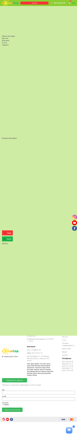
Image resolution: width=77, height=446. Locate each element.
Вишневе (48, 373)
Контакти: (31, 346)
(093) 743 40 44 (67, 370)
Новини (6, 405)
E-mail (4, 396)
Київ (28, 364)
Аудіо (9, 233)
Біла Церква (42, 371)
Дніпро (37, 364)
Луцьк (44, 367)
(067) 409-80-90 (59, 3)
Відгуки (64, 352)
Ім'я (3, 390)
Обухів (34, 375)
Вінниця (38, 366)
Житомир (30, 369)
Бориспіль (50, 371)
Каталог (34, 3)
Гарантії (5, 45)
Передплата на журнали (14, 380)
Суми (29, 366)
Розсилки (5, 403)
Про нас (5, 38)
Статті (4, 43)
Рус (6, 243)
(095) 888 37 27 (67, 368)
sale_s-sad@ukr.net (34, 350)
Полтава (43, 364)
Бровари (30, 373)
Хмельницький (45, 366)
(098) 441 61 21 (67, 364)
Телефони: (66, 358)
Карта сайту (66, 349)
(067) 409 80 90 (67, 362)
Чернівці (48, 369)
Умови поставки (8, 36)
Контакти (5, 40)
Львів (33, 366)
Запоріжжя (31, 367)
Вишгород (41, 373)
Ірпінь (35, 373)
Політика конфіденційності (68, 344)
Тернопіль (38, 367)
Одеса (48, 364)
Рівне (48, 367)
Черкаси (42, 369)
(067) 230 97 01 (35, 353)
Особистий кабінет (9, 138)
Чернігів (36, 369)
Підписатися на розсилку (12, 410)
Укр (3, 243)
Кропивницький (32, 371)
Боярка (29, 375)
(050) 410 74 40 (67, 366)
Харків (32, 364)
